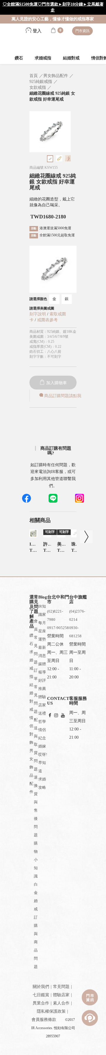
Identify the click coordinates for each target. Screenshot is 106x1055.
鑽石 (19, 58)
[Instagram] (56, 716)
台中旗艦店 (78, 599)
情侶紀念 (42, 734)
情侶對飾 (31, 730)
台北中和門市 (58, 599)
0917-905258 (58, 628)
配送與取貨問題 (36, 744)
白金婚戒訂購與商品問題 (36, 925)
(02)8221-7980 (55, 615)
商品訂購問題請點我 (62, 396)
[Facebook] (50, 716)
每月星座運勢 (42, 631)
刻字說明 (37, 314)
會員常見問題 (36, 641)
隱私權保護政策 (51, 1011)
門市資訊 (82, 31)
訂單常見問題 (36, 691)
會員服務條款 (44, 1019)
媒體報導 (42, 668)
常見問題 (61, 986)
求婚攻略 (42, 783)
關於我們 (41, 986)
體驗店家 (42, 701)
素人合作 (61, 1003)
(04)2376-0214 (77, 615)
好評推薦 (42, 684)
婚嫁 (42, 746)
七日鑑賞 (41, 995)
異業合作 (41, 1003)
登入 (37, 31)
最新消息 (42, 651)
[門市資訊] (90, 997)
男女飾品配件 (31, 771)
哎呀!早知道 (42, 762)
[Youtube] (62, 716)
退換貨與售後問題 (36, 806)
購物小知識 (36, 859)
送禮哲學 (42, 717)
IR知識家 (42, 610)
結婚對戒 (71, 58)
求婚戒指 (43, 58)
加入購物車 (56, 383)
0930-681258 (75, 632)
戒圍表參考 (47, 320)
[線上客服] (90, 1018)
